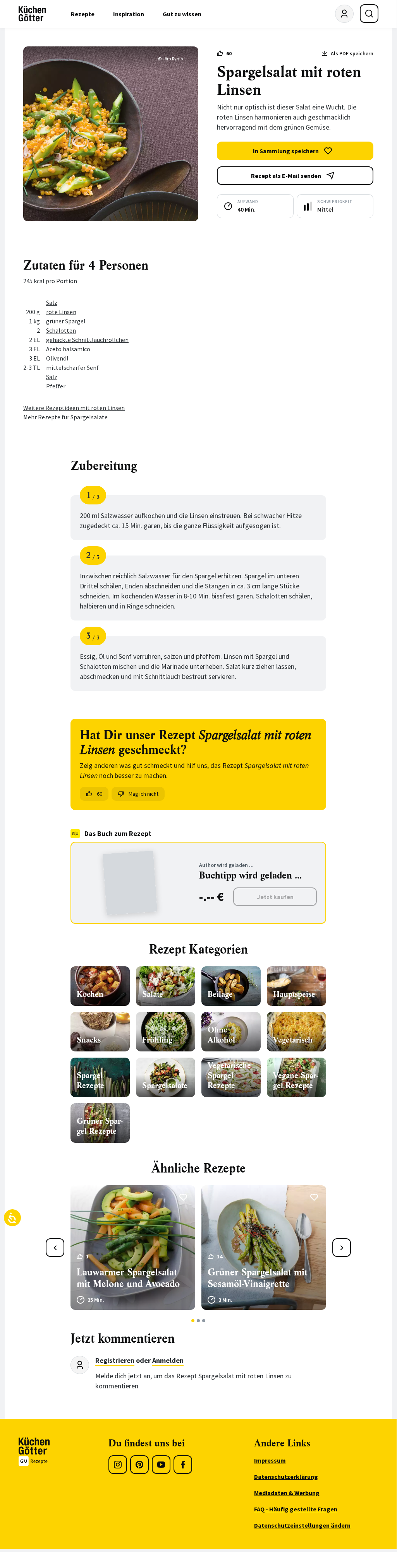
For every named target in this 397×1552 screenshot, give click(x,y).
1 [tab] (193, 1320)
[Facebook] (183, 1464)
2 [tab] (198, 1320)
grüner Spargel (66, 321)
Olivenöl (57, 358)
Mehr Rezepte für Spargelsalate (65, 417)
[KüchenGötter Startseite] (32, 14)
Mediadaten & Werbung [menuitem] (287, 1493)
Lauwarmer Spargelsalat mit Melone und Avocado (128, 1278)
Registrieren (114, 1360)
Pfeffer (55, 386)
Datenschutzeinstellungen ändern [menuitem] (302, 1525)
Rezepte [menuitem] (83, 14)
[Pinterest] (139, 1464)
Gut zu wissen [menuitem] (182, 14)
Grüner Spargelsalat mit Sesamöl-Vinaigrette (258, 1278)
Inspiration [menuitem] (128, 14)
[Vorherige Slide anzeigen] (55, 1247)
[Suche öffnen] (369, 13)
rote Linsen (61, 312)
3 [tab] (204, 1320)
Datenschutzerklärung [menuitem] (286, 1476)
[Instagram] (117, 1464)
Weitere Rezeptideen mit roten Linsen (74, 408)
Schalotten (61, 330)
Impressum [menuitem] (270, 1460)
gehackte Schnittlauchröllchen (87, 340)
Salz (51, 302)
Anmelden (168, 1360)
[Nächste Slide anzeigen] (341, 1247)
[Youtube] (161, 1464)
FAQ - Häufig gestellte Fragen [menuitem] (295, 1509)
